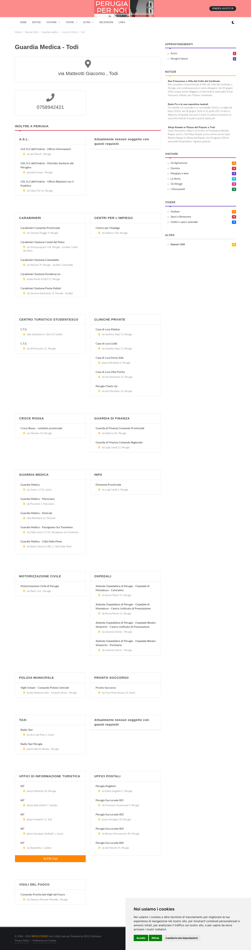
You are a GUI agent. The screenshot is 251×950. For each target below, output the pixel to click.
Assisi (174, 53)
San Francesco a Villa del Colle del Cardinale (194, 81)
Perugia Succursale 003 (110, 828)
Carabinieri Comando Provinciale (40, 228)
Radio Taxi (26, 729)
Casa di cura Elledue (108, 329)
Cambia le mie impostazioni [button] (181, 937)
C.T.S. (23, 329)
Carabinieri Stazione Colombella (39, 260)
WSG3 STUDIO (39, 936)
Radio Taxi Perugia (31, 744)
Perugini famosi (179, 58)
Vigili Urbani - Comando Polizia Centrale (44, 687)
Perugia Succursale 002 (110, 814)
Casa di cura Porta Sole (109, 357)
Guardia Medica (30, 484)
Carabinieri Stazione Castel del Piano (42, 242)
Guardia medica (50, 32)
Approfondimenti (179, 44)
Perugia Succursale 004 (110, 843)
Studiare (175, 211)
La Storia (175, 179)
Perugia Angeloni (106, 786)
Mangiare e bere (180, 173)
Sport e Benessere (181, 217)
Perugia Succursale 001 (110, 800)
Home (18, 32)
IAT (22, 786)
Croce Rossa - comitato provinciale (41, 428)
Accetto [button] (140, 937)
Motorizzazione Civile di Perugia (39, 586)
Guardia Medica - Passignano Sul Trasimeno (46, 527)
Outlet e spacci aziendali (184, 222)
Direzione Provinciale (108, 484)
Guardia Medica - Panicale (36, 513)
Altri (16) (50, 858)
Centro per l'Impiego (108, 228)
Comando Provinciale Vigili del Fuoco (42, 894)
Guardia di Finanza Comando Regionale (119, 442)
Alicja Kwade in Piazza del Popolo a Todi (191, 127)
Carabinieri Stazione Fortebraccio (40, 274)
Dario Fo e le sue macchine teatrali (188, 104)
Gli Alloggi (176, 184)
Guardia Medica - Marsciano (37, 499)
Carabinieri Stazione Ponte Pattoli (40, 288)
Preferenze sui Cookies (44, 941)
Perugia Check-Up (106, 386)
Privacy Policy (22, 941)
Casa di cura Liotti (106, 343)
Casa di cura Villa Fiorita (110, 372)
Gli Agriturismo (179, 163)
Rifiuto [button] (155, 937)
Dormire (175, 168)
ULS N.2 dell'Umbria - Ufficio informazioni (45, 149)
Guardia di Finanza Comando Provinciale (120, 428)
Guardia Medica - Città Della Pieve (41, 541)
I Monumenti (178, 189)
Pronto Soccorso (106, 687)
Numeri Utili (31, 32)
